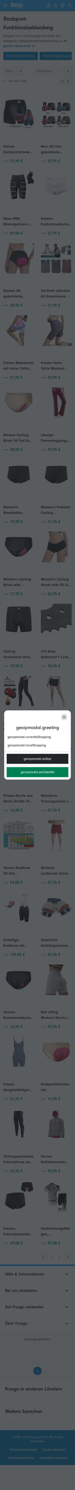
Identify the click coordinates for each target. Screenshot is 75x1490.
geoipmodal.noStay (37, 759)
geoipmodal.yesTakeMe (38, 772)
